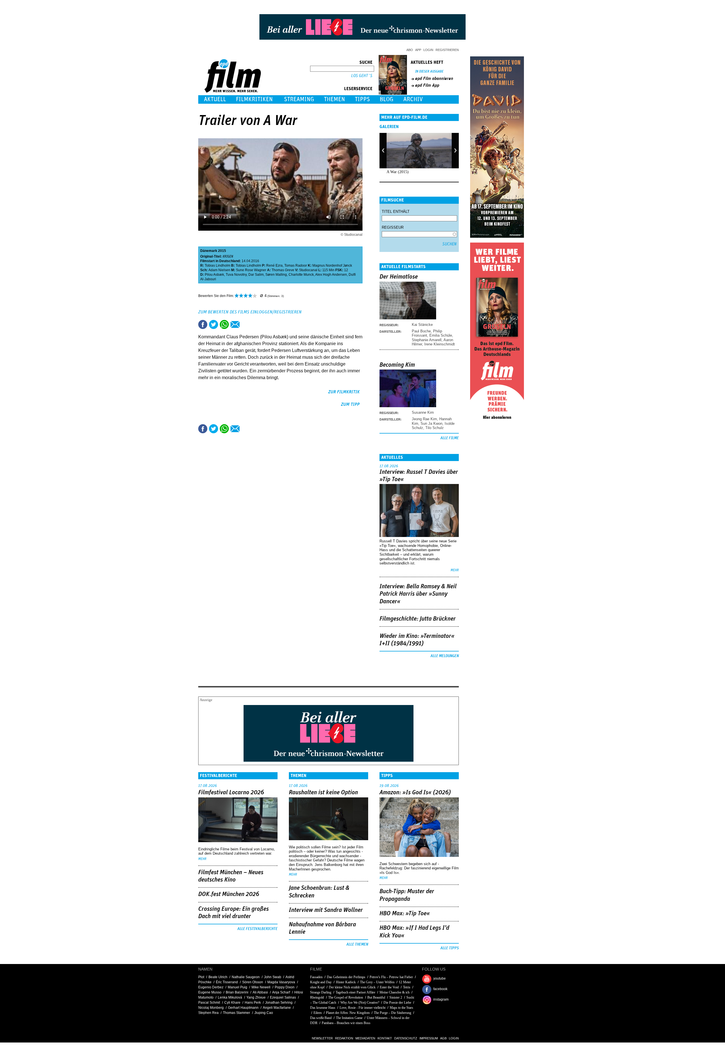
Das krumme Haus (322, 1008)
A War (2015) (398, 172)
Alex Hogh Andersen (331, 275)
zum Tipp (350, 404)
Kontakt (385, 1038)
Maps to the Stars (401, 1008)
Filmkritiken (254, 99)
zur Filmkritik (344, 392)
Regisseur (393, 227)
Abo (409, 50)
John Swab (272, 977)
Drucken (245, 324)
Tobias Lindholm (217, 265)
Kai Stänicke (422, 324)
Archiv (413, 99)
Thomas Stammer (236, 1013)
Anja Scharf (281, 992)
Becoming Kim (397, 365)
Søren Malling (276, 275)
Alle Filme (449, 438)
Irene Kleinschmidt (439, 344)
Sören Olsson (252, 982)
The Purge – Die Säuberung (392, 1013)
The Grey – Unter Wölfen (377, 982)
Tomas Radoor (295, 265)
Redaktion (344, 1038)
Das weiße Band (321, 1018)
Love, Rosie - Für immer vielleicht (362, 1008)
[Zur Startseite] (233, 91)
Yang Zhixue (256, 997)
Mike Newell (260, 987)
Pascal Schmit (209, 1003)
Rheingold (317, 997)
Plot (201, 977)
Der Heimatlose (398, 277)
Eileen (318, 1013)
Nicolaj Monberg (211, 1008)
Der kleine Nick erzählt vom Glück (352, 987)
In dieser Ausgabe (429, 71)
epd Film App (427, 85)
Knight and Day (321, 982)
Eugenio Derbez (210, 987)
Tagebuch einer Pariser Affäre (355, 992)
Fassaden (316, 977)
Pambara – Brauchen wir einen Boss (346, 1023)
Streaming (299, 99)
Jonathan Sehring (279, 1003)
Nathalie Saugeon (246, 977)
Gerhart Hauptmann (243, 1008)
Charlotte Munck (301, 275)
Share (224, 324)
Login (428, 50)
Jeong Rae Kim (424, 419)
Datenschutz (405, 1038)
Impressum (428, 1038)
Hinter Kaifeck (346, 982)
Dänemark (208, 251)
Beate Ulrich (217, 977)
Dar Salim (256, 275)
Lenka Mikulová (230, 997)
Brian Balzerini (237, 992)
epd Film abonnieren (434, 78)
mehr (455, 570)
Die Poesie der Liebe (397, 1003)
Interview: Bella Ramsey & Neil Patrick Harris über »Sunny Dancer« (418, 594)
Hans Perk (253, 1003)
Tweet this (213, 324)
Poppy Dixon (285, 987)
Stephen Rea (208, 1013)
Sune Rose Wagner (251, 270)
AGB (443, 1038)
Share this (202, 324)
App (418, 50)
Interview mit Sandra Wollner (326, 910)
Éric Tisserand (227, 982)
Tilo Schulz (434, 428)
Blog (386, 99)
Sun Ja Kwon (431, 423)
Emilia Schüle (440, 335)
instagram (441, 999)
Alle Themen (357, 944)
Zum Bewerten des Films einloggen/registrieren (250, 312)
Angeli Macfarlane (277, 1008)
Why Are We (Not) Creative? (359, 1003)
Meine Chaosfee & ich (394, 992)
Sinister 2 (395, 997)
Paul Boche (421, 331)
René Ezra (274, 265)
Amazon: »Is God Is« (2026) (415, 792)
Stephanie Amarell (427, 340)
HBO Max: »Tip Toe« (404, 913)
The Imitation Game (349, 1018)
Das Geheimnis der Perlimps (346, 977)
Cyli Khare (232, 1003)
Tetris (406, 987)
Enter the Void (389, 987)
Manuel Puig (237, 987)
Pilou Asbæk (214, 275)
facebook (440, 989)
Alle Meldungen (444, 656)
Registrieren (447, 50)
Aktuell (215, 99)
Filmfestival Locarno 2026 (231, 792)
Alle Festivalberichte (257, 929)
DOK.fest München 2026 (228, 894)
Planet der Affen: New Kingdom (348, 1013)
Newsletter (322, 1038)
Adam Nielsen (219, 270)
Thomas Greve (283, 270)
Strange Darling (320, 992)
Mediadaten (365, 1038)
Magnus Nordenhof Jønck (332, 265)
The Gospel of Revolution (345, 997)
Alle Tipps (449, 948)
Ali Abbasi (260, 992)
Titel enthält (396, 211)
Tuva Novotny (236, 275)
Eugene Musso (209, 992)
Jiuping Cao (263, 1013)
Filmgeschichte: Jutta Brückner (417, 619)
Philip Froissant (427, 333)
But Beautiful (376, 997)
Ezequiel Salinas (283, 997)
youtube (439, 978)
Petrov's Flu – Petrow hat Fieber (391, 977)
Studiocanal (308, 270)
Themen (334, 99)
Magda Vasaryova (281, 982)
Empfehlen (235, 324)
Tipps (362, 99)
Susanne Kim (423, 412)
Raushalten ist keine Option (323, 792)
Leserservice (358, 88)
